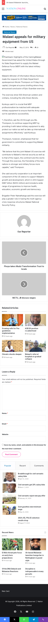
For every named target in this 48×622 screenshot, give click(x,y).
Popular (7, 465)
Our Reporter (10, 47)
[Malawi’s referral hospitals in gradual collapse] (35, 346)
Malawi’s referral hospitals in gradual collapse (33, 356)
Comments (39, 465)
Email (5, 424)
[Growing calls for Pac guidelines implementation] (12, 320)
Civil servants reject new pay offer (31, 496)
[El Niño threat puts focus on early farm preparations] (12, 544)
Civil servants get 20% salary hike (31, 485)
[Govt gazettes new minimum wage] (9, 510)
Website (5, 434)
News (12, 27)
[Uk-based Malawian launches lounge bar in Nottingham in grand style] (35, 544)
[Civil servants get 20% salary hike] (9, 488)
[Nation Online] (16, 9)
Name (5, 413)
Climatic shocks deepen (12, 354)
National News (21, 27)
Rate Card (5, 591)
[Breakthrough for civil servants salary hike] (9, 477)
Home (6, 27)
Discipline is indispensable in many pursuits (34, 571)
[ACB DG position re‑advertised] (35, 320)
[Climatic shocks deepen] (12, 346)
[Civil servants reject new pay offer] (9, 499)
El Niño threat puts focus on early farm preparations (12, 555)
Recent (23, 465)
